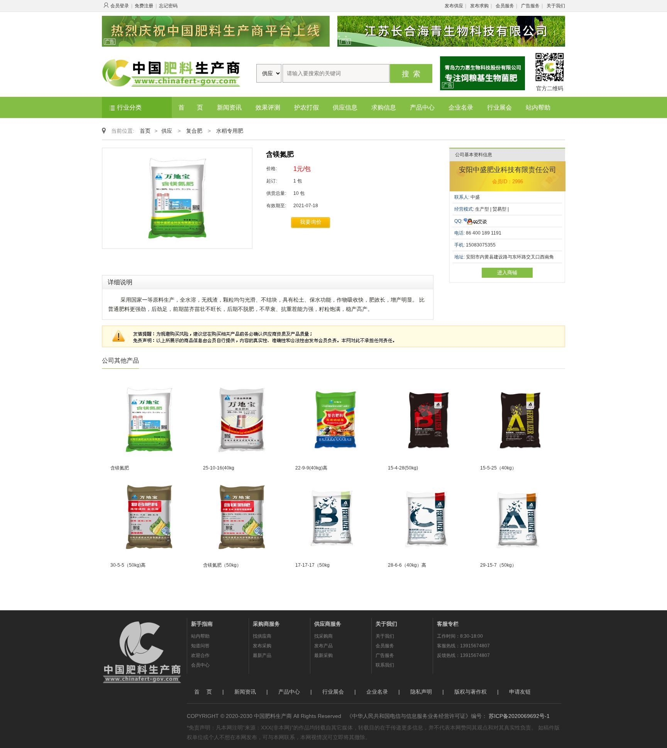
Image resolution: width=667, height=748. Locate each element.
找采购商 (323, 636)
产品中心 (422, 107)
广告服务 (530, 5)
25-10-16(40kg (218, 468)
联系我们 (385, 665)
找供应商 (262, 636)
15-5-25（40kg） (498, 468)
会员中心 (200, 665)
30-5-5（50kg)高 (128, 565)
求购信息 (383, 107)
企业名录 (461, 107)
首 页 (190, 107)
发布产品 (323, 645)
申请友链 (520, 692)
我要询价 (311, 222)
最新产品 (262, 655)
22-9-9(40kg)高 (311, 468)
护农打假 (306, 107)
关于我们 (556, 5)
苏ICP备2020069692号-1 (519, 716)
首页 (145, 131)
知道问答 (200, 645)
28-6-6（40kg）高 (407, 565)
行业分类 (129, 107)
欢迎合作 (200, 655)
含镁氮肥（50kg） (222, 565)
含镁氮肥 (119, 468)
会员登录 (119, 5)
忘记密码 (168, 5)
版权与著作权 (470, 692)
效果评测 (268, 107)
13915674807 (475, 645)
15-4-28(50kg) (403, 468)
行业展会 (499, 107)
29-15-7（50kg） (498, 565)
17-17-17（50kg (312, 565)
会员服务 (505, 5)
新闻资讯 (229, 107)
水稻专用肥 (229, 131)
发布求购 (479, 5)
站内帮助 (538, 107)
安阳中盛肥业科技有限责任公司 (507, 170)
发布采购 (262, 645)
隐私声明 (421, 692)
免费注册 (144, 5)
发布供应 (454, 5)
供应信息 (345, 107)
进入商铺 (507, 272)
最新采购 (323, 655)
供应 (166, 131)
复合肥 (194, 131)
